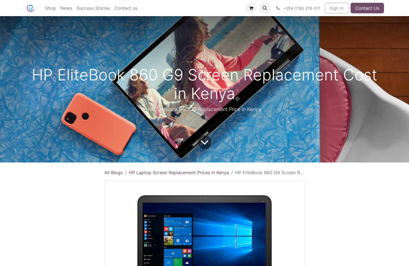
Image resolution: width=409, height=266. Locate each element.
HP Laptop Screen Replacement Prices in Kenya (179, 172)
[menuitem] (50, 8)
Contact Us (367, 8)
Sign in (336, 8)
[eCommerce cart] (251, 8)
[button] (265, 8)
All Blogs (113, 172)
